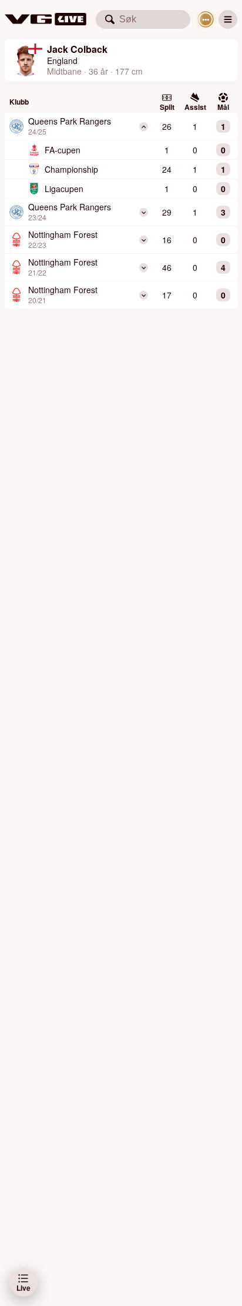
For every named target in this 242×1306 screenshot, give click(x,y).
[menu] (228, 19)
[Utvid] (144, 212)
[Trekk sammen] (144, 126)
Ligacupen (64, 188)
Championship (71, 169)
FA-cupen (62, 150)
